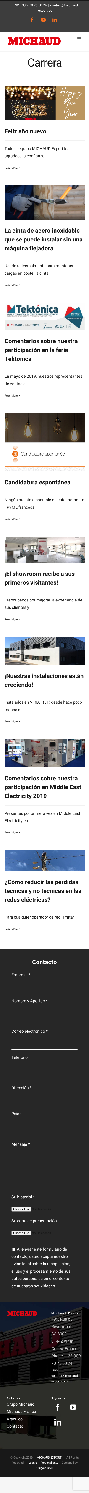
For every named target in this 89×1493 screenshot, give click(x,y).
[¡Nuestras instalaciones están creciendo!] (45, 651)
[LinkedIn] (57, 1422)
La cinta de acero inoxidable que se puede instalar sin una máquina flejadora (44, 240)
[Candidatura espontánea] (45, 442)
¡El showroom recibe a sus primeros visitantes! (40, 578)
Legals (32, 1463)
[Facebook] (57, 1407)
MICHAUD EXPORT (49, 1457)
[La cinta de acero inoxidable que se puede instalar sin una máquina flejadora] (45, 202)
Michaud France (21, 1412)
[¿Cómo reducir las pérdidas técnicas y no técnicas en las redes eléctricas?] (45, 860)
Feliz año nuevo (25, 131)
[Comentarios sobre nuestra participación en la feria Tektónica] (45, 316)
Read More (11, 168)
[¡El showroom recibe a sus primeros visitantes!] (45, 550)
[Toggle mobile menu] (79, 38)
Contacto (15, 1426)
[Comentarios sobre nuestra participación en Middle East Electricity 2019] (45, 753)
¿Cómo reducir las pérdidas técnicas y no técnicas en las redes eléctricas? (43, 891)
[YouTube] (73, 1407)
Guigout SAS (44, 1468)
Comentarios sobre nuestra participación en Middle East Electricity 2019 (43, 787)
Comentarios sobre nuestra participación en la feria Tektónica (41, 350)
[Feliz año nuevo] (45, 103)
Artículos (15, 1419)
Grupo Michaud (20, 1404)
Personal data (49, 1463)
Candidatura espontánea (38, 482)
